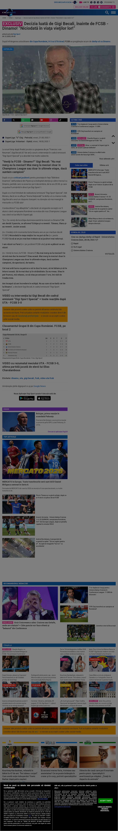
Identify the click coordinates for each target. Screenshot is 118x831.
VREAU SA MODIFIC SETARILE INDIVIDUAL (105, 808)
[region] (59, 806)
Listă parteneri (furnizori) (62, 807)
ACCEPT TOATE (105, 801)
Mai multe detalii (42, 799)
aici (30, 815)
